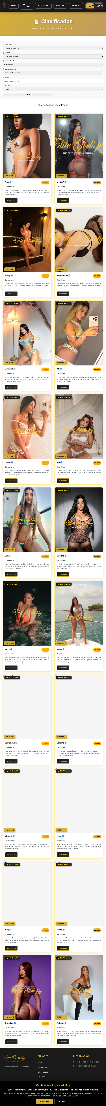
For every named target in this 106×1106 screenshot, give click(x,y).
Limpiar (78, 95)
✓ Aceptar (44, 1101)
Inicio (13, 6)
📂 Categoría (7, 44)
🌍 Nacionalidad (8, 61)
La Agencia (26, 6)
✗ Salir (62, 1101)
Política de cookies (70, 1096)
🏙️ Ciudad (6, 53)
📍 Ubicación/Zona (9, 69)
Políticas (60, 6)
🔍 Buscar (6, 77)
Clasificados (43, 6)
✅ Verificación (8, 85)
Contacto (76, 6)
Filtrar (28, 95)
